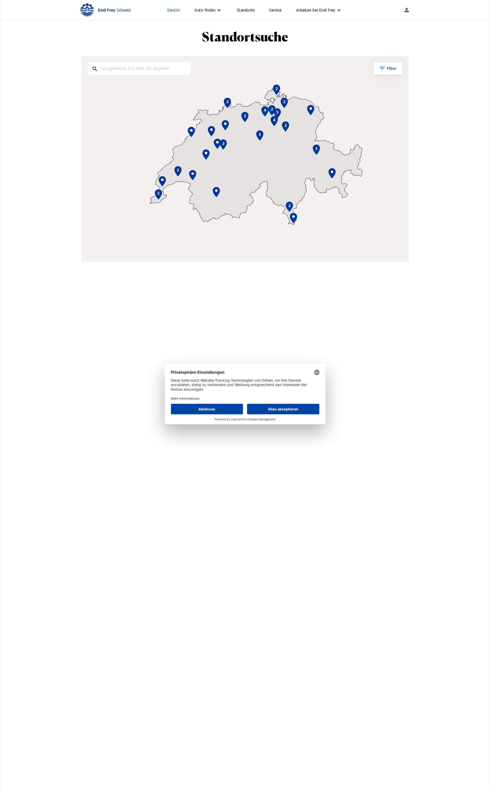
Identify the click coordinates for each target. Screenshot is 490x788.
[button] (293, 218)
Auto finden (205, 10)
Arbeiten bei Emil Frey (315, 10)
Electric (173, 10)
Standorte (246, 10)
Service (275, 10)
